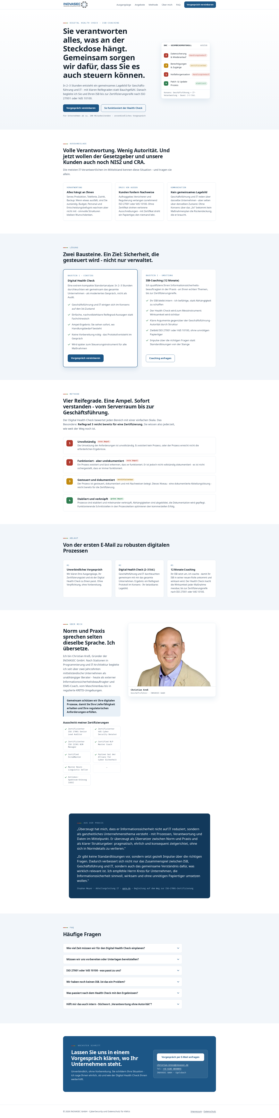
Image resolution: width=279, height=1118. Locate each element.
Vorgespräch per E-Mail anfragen (181, 1057)
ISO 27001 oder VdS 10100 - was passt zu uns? (93, 970)
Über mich (167, 4)
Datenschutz (210, 1111)
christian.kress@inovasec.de (172, 1065)
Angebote (140, 4)
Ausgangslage (124, 4)
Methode (153, 4)
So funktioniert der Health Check (123, 108)
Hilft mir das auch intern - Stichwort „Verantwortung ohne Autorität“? (109, 1004)
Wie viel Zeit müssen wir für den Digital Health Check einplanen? (105, 948)
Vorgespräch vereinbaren (200, 4)
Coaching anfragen (160, 358)
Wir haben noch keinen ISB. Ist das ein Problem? (95, 981)
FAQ (178, 4)
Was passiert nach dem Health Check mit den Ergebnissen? (102, 993)
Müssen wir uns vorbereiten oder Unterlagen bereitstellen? (102, 959)
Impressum (196, 1111)
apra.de (126, 888)
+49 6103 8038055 (172, 1069)
